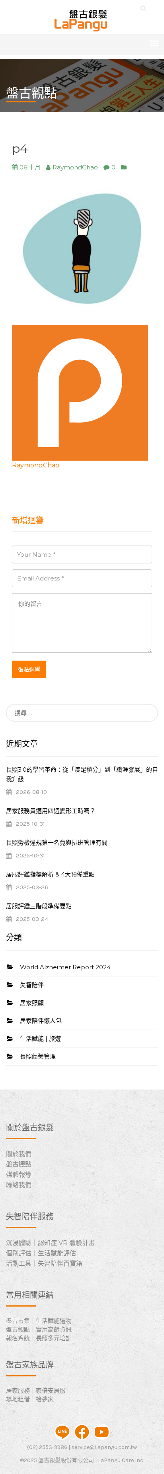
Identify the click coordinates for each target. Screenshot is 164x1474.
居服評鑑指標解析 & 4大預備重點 (50, 874)
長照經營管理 (38, 1056)
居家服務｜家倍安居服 (36, 1390)
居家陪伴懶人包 (41, 1020)
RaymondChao (35, 465)
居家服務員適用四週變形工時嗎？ (51, 811)
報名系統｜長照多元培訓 (39, 1338)
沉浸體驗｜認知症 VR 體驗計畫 (50, 1243)
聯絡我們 (18, 1185)
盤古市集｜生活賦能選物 (39, 1320)
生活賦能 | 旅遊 (40, 1038)
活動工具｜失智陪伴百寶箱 (44, 1263)
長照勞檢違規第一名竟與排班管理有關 (56, 842)
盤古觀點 (18, 1164)
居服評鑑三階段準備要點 (39, 906)
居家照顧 (32, 1003)
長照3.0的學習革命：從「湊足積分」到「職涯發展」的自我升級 (82, 774)
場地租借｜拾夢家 (30, 1399)
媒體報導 (18, 1174)
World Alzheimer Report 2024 (65, 967)
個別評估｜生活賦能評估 (41, 1253)
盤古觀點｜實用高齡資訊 (39, 1329)
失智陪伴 (32, 985)
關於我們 (18, 1154)
